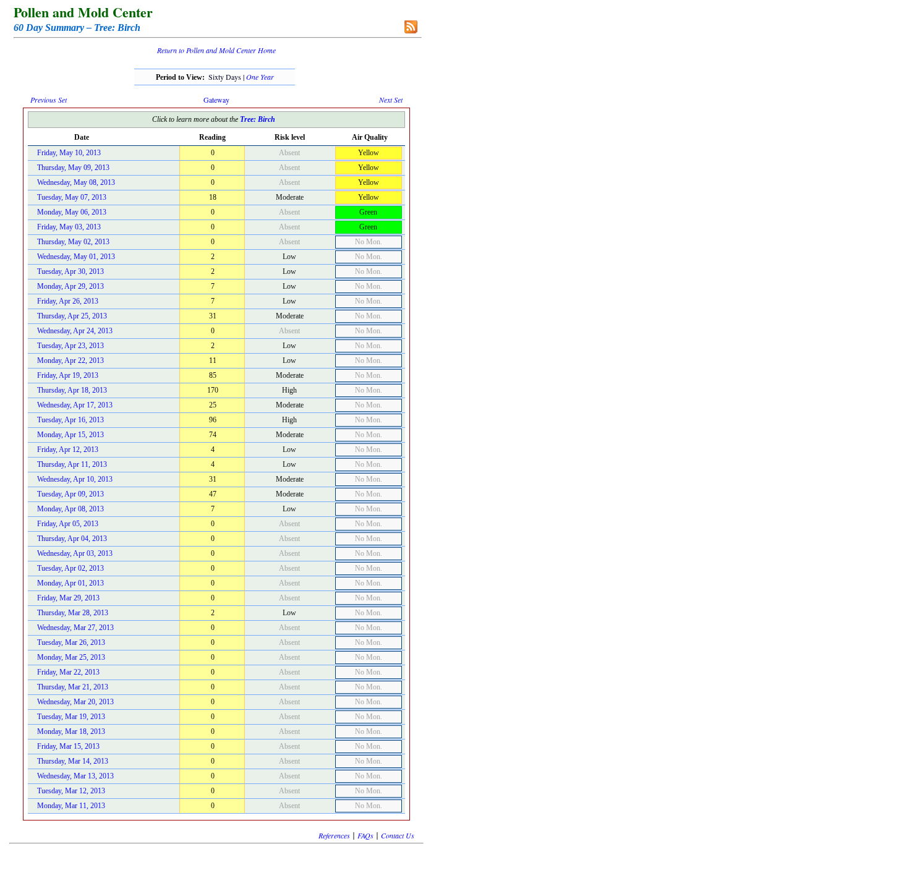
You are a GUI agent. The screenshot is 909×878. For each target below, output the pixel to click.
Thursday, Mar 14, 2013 (72, 761)
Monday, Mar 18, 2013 (71, 731)
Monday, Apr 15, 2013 (70, 434)
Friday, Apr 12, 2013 (67, 449)
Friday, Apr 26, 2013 (67, 301)
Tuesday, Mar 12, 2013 (71, 790)
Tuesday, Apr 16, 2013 (70, 420)
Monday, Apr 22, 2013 (70, 360)
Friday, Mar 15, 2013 (68, 746)
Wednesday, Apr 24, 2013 (75, 330)
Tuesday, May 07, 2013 (71, 197)
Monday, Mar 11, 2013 (71, 805)
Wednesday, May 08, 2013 (76, 182)
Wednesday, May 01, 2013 (76, 256)
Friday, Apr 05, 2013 (67, 523)
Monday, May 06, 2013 (71, 212)
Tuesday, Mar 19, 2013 (71, 716)
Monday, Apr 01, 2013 (70, 583)
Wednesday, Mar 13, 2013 (75, 776)
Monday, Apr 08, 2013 (70, 509)
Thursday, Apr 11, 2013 (72, 464)
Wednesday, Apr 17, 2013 (75, 405)
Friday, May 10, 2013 (69, 152)
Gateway (216, 99)
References (334, 835)
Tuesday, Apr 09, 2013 (70, 494)
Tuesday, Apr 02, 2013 (70, 568)
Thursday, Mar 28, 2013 (72, 612)
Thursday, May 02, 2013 (73, 241)
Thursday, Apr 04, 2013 (72, 538)
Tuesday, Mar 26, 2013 (71, 642)
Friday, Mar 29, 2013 (68, 598)
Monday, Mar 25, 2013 (71, 657)
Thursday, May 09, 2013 (73, 167)
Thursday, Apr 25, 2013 (72, 316)
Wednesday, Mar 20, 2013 (75, 701)
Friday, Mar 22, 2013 (68, 672)
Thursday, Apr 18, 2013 (72, 390)
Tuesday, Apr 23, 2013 (70, 345)
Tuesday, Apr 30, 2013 (70, 271)
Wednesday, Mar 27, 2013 (75, 627)
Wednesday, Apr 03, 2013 (75, 553)
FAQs (365, 835)
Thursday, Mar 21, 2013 (72, 687)
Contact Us (397, 835)
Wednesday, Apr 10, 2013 (75, 479)
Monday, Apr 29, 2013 (70, 286)
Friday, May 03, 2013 (69, 227)
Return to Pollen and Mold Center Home (216, 50)
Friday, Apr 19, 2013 (67, 375)
